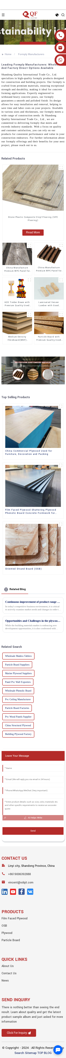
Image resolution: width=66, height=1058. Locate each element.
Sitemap (30, 1053)
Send (33, 830)
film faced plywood (14, 918)
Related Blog (18, 589)
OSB (4, 926)
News (5, 981)
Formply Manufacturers (31, 54)
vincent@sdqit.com (20, 882)
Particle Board (11, 940)
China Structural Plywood (18, 725)
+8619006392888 (19, 874)
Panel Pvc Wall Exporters (18, 682)
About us (8, 966)
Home (8, 54)
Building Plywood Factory (18, 734)
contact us (9, 973)
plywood (7, 933)
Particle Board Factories (17, 708)
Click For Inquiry (17, 1033)
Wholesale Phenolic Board (18, 690)
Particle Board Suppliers (17, 664)
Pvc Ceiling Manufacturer (18, 699)
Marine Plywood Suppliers (18, 673)
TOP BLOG (44, 1053)
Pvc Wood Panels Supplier (18, 716)
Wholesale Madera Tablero (18, 656)
